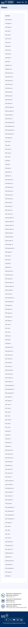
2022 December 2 (9, 370)
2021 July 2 (7, 534)
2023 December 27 (9, 282)
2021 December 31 (9, 480)
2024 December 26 (9, 221)
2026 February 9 (9, 84)
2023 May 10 (8, 336)
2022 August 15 (8, 397)
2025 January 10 (9, 214)
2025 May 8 (7, 160)
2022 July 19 (8, 412)
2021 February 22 (9, 541)
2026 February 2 (9, 99)
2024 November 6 (9, 236)
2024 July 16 (8, 256)
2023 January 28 (9, 355)
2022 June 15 (8, 419)
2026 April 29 (8, 54)
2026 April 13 (8, 57)
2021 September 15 (9, 515)
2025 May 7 (7, 164)
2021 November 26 (9, 488)
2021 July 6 (7, 530)
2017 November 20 (9, 568)
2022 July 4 (7, 416)
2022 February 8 (9, 461)
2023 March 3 (8, 343)
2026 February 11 (9, 80)
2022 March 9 (8, 446)
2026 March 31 (8, 65)
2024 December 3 (9, 233)
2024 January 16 (9, 278)
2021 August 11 (8, 522)
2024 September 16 (9, 248)
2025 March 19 (8, 172)
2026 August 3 (8, 27)
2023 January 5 (8, 366)
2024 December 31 (9, 217)
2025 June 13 (8, 153)
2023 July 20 (8, 324)
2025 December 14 (9, 111)
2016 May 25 (8, 576)
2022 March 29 (8, 442)
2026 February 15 (9, 76)
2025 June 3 (8, 156)
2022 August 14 (8, 400)
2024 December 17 (9, 225)
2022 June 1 (8, 427)
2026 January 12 (9, 103)
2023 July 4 (7, 328)
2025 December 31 (9, 107)
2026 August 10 (8, 19)
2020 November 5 (9, 553)
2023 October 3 (8, 294)
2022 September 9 (9, 393)
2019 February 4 (9, 564)
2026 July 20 (8, 35)
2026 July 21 (8, 31)
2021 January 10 (9, 549)
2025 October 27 (9, 118)
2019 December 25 (9, 560)
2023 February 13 (9, 351)
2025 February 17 (9, 183)
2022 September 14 (9, 389)
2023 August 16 (8, 317)
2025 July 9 (7, 145)
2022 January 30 (9, 469)
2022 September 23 (9, 385)
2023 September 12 (9, 297)
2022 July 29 (8, 408)
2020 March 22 (8, 557)
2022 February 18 (9, 454)
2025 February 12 (9, 195)
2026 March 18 (8, 69)
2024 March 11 (8, 267)
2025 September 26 (9, 126)
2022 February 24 (9, 450)
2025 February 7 (9, 202)
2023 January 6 (8, 362)
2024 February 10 (9, 275)
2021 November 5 (9, 492)
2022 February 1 (9, 465)
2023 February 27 (9, 347)
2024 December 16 (9, 229)
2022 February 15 (9, 457)
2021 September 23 (9, 507)
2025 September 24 (9, 130)
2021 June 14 (8, 538)
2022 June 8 (8, 423)
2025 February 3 (9, 206)
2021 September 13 (9, 518)
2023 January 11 (9, 358)
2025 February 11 (9, 198)
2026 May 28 (8, 50)
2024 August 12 (8, 252)
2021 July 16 (8, 526)
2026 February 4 (9, 96)
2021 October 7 (8, 503)
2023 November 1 (9, 290)
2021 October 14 (9, 496)
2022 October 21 (9, 381)
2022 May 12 (8, 438)
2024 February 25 (9, 271)
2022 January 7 (8, 477)
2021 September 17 (9, 511)
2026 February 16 (9, 73)
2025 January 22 (9, 210)
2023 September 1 (9, 301)
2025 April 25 (8, 168)
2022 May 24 (8, 431)
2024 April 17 (8, 263)
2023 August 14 (8, 320)
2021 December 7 (9, 484)
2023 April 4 (7, 339)
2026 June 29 (8, 38)
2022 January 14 (9, 473)
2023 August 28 (8, 305)
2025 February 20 (9, 179)
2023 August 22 (8, 309)
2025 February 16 (9, 187)
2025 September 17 (9, 134)
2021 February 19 (9, 545)
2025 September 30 (9, 122)
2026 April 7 (7, 61)
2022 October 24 (9, 377)
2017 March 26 (8, 572)
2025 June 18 (8, 149)
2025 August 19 (8, 137)
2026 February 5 (9, 92)
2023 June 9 (8, 332)
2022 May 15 (8, 435)
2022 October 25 (9, 374)
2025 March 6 (8, 176)
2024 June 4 (8, 259)
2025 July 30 (8, 141)
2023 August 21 (8, 313)
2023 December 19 (9, 286)
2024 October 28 (9, 240)
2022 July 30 (8, 404)
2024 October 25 (9, 244)
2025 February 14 (9, 191)
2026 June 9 (8, 42)
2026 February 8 (9, 88)
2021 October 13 (9, 499)
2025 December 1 (9, 115)
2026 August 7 (8, 23)
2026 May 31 (8, 46)
